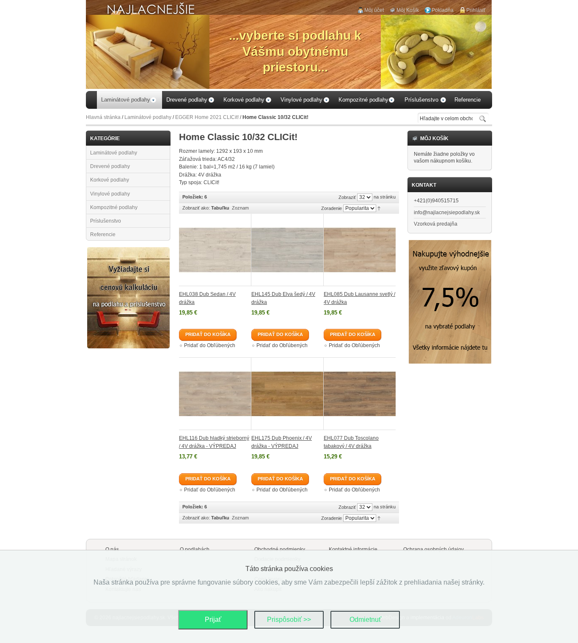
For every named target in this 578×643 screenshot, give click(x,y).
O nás (112, 549)
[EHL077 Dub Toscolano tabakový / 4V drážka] (360, 393)
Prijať (213, 619)
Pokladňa (443, 10)
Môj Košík (407, 10)
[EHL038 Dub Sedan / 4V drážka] (215, 250)
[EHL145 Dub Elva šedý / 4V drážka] (287, 250)
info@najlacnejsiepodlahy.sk (447, 212)
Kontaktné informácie (353, 549)
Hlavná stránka (103, 117)
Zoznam (240, 207)
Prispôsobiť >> (289, 619)
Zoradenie (331, 208)
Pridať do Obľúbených (209, 345)
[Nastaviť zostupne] (378, 207)
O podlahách (194, 549)
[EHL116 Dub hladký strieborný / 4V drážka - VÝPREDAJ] (215, 393)
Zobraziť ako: (196, 207)
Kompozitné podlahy (114, 207)
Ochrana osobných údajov (433, 549)
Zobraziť (347, 197)
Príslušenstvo (105, 221)
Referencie (103, 234)
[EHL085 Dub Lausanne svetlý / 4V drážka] (360, 250)
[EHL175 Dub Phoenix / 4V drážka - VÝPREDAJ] (287, 393)
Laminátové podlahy (147, 117)
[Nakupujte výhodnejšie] (450, 243)
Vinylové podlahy (110, 194)
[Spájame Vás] (128, 251)
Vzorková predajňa (435, 224)
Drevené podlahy (110, 166)
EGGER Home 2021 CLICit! (207, 117)
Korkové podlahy (109, 180)
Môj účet (374, 10)
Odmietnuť (365, 619)
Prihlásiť (476, 10)
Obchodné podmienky (279, 549)
